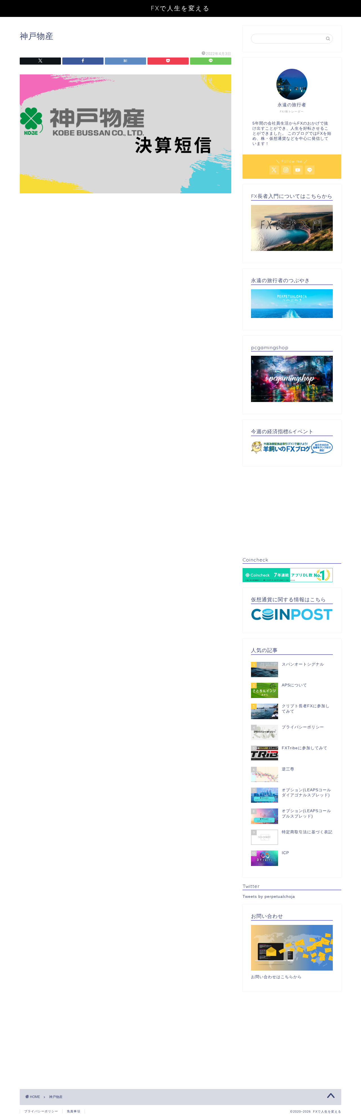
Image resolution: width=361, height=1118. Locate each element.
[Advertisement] (125, 250)
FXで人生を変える (180, 8)
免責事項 (73, 1111)
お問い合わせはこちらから (276, 977)
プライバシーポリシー (41, 1111)
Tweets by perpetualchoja (269, 896)
